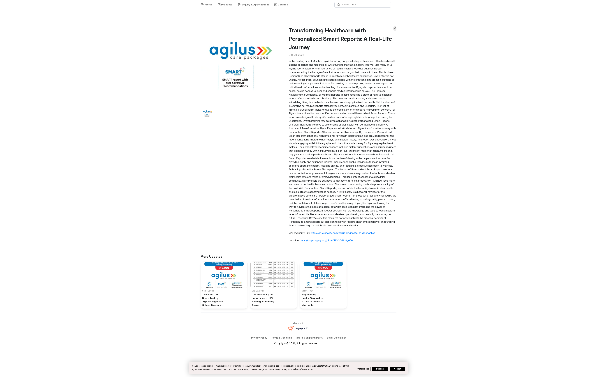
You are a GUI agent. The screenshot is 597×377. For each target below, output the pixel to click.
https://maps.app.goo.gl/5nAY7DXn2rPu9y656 (326, 240)
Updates (283, 4)
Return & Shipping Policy (309, 337)
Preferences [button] (307, 369)
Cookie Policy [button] (243, 369)
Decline (380, 369)
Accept (397, 369)
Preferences (363, 369)
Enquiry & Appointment (255, 4)
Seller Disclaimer (336, 337)
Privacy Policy (259, 337)
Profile (208, 4)
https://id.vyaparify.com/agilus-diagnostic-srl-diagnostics (343, 233)
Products (226, 4)
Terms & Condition (281, 337)
